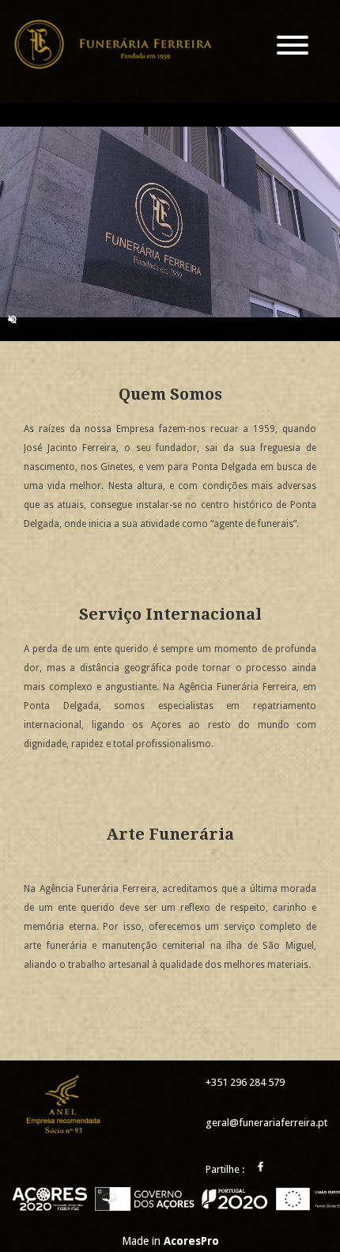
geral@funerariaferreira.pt (266, 1123)
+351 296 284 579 (245, 1082)
